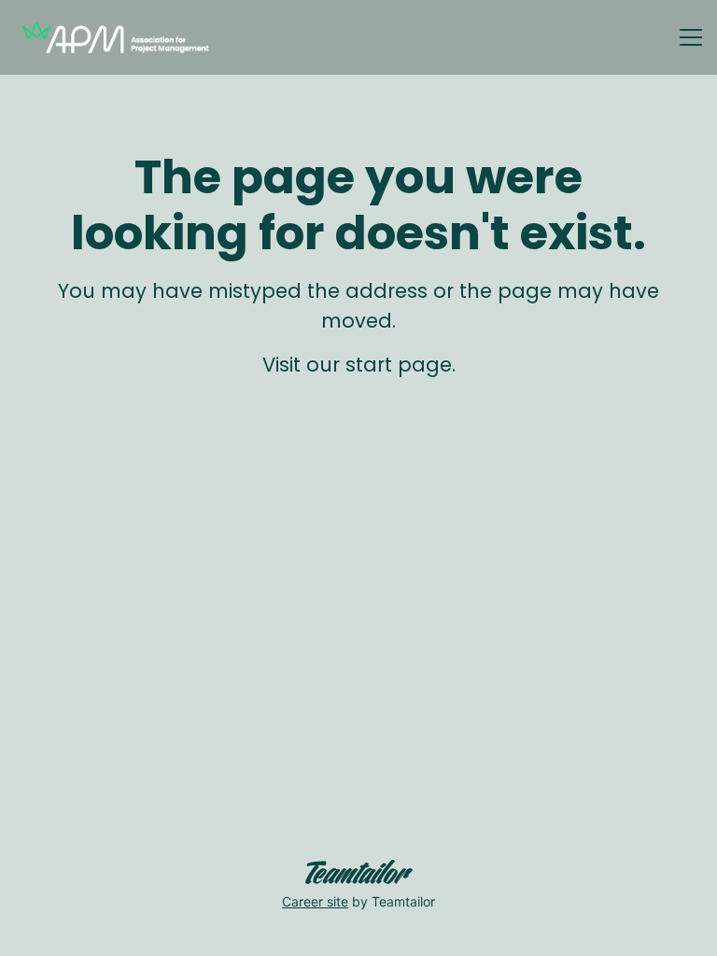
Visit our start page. (359, 364)
